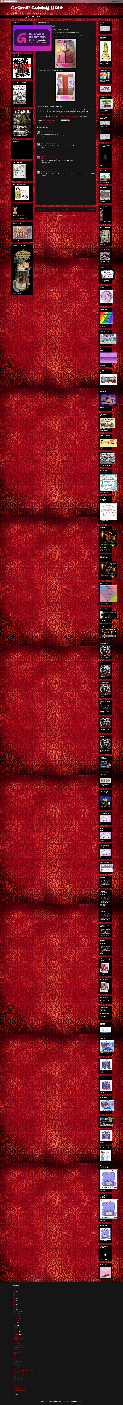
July (15, 1323)
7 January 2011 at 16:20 (51, 156)
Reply (42, 138)
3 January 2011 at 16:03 (49, 131)
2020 (14, 1289)
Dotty (15, 1384)
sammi (43, 171)
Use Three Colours (19, 1372)
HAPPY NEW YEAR (19, 1391)
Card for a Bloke (18, 1352)
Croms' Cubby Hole (37, 8)
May (15, 1327)
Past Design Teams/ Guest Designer (32, 17)
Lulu (15, 1368)
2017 (14, 1296)
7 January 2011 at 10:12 (51, 143)
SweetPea (16, 1350)
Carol (42, 143)
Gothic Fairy (17, 1356)
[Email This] (62, 120)
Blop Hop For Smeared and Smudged (23, 1370)
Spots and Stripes (18, 1338)
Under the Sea (17, 1365)
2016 (14, 1298)
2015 (14, 1300)
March (16, 1332)
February (16, 1334)
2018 (14, 1293)
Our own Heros (18, 1345)
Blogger (79, 1401)
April (15, 1329)
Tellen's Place (41, 111)
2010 (14, 1394)
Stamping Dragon (18, 1379)
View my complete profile (20, 218)
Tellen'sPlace (52, 122)
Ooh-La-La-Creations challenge (68, 116)
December (17, 1311)
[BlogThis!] (63, 120)
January (16, 1336)
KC (42, 131)
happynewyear (44, 122)
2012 (14, 1307)
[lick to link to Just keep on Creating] (22, 199)
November (17, 1313)
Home (15, 17)
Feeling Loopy (17, 1343)
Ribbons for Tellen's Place (20, 1375)
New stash (16, 1386)
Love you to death (18, 1377)
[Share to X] (65, 120)
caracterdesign (66, 1401)
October (16, 1316)
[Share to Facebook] (67, 120)
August (16, 1320)
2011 (14, 1309)
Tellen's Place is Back (19, 1388)
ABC (15, 1354)
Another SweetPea (19, 1347)
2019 (14, 1291)
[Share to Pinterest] (69, 120)
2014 (14, 1302)
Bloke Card (17, 1359)
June (15, 1325)
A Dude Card (17, 1381)
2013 (14, 1305)
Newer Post (40, 209)
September (17, 1318)
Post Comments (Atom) (69, 215)
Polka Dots (17, 1363)
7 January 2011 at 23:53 (52, 171)
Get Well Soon (18, 1361)
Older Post (90, 209)
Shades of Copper (18, 1340)
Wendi (43, 156)
